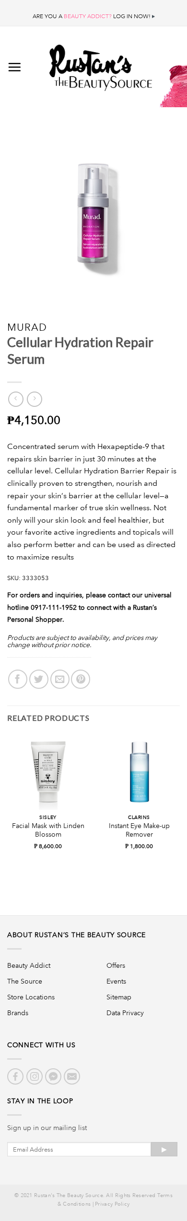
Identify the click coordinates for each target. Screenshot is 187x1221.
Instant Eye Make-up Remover (139, 830)
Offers (115, 965)
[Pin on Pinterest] (80, 679)
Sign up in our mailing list (47, 1127)
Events (116, 981)
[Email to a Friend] (60, 679)
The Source (24, 981)
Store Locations (31, 997)
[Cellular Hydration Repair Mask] (21, 428)
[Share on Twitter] (38, 679)
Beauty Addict (28, 965)
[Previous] (7, 806)
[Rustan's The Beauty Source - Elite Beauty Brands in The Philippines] (101, 64)
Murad (27, 327)
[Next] (180, 806)
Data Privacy (125, 1012)
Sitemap (118, 997)
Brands (17, 1012)
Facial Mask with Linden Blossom (48, 830)
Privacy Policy (112, 1204)
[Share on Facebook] (17, 679)
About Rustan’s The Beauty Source (76, 934)
